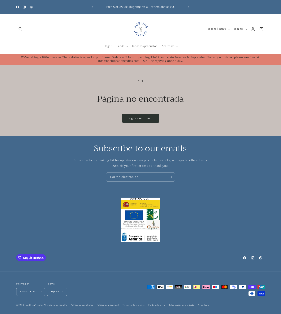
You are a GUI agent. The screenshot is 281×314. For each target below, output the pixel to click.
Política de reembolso (82, 305)
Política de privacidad (108, 305)
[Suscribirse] (170, 177)
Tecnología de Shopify (55, 305)
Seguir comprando (140, 118)
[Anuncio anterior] (92, 7)
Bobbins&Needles (34, 305)
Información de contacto (181, 305)
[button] (20, 29)
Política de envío (156, 305)
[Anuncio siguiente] (189, 7)
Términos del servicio (134, 305)
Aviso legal (204, 305)
